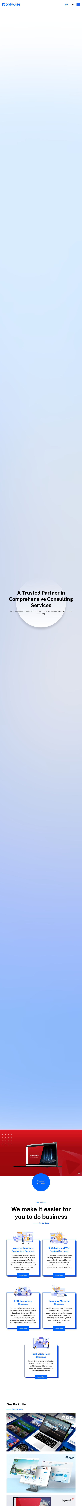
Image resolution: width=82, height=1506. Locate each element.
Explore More (17, 1409)
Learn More (23, 1275)
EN (66, 4)
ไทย (73, 4)
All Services (44, 1223)
